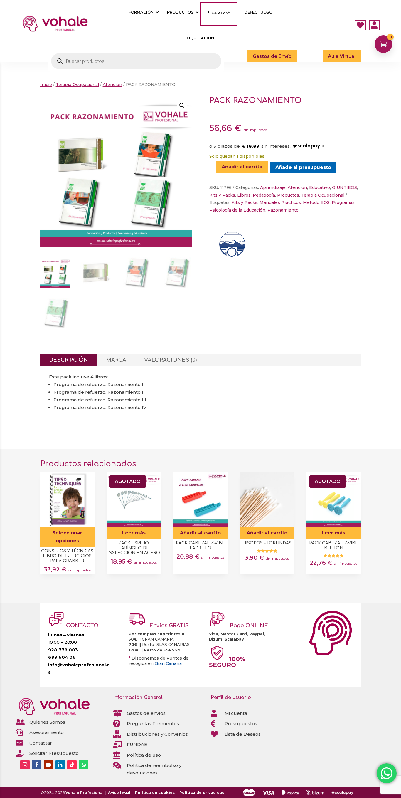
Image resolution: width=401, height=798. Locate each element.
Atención (112, 84)
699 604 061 (63, 657)
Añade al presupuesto (303, 167)
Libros (244, 195)
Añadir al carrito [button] (200, 533)
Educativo (319, 187)
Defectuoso (258, 12)
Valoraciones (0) (170, 360)
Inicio (46, 84)
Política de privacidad (202, 792)
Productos (180, 12)
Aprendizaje (273, 187)
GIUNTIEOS (344, 187)
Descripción (68, 360)
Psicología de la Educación (237, 210)
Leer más (134, 533)
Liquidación (200, 38)
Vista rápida (88, 479)
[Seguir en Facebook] (36, 765)
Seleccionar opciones (67, 537)
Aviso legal (119, 792)
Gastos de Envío (272, 56)
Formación (141, 12)
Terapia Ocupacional (77, 84)
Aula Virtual (341, 56)
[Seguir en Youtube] (48, 765)
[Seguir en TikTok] (72, 765)
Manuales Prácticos (280, 202)
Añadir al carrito (242, 167)
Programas (343, 202)
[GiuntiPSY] (231, 246)
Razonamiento (283, 210)
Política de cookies (155, 792)
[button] (182, 105)
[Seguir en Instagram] (25, 765)
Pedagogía (264, 195)
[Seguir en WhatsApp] (83, 765)
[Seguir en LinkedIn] (60, 765)
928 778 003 (63, 650)
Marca (116, 360)
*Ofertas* (219, 13)
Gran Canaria (168, 663)
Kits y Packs (222, 195)
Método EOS (316, 202)
